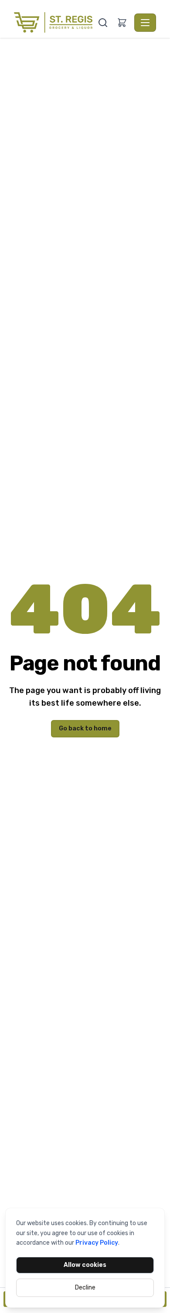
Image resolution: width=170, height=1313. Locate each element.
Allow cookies (85, 1265)
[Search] (103, 23)
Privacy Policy (96, 1242)
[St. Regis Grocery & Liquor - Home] (55, 22)
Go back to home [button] (85, 728)
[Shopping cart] (122, 22)
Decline (85, 1287)
